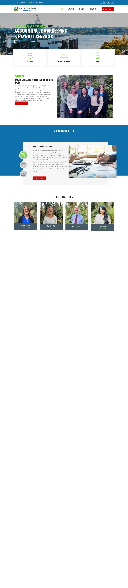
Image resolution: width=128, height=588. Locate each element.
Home (61, 9)
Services (81, 9)
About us (71, 9)
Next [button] (122, 36)
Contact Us (93, 9)
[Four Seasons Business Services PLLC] (25, 9)
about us (34, 41)
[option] (64, 34)
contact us (20, 41)
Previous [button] (4, 36)
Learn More (21, 103)
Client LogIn (108, 9)
